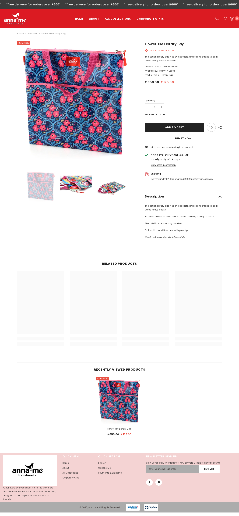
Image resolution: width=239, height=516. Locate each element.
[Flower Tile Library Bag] (119, 400)
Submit (209, 469)
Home (20, 33)
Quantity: (150, 100)
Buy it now (183, 138)
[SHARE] (219, 127)
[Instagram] (158, 482)
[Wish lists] (225, 18)
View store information (163, 164)
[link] (40, 338)
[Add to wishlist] (211, 127)
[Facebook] (149, 482)
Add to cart (174, 127)
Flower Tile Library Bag (119, 428)
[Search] (217, 18)
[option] (76, 100)
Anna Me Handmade (166, 66)
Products (32, 33)
